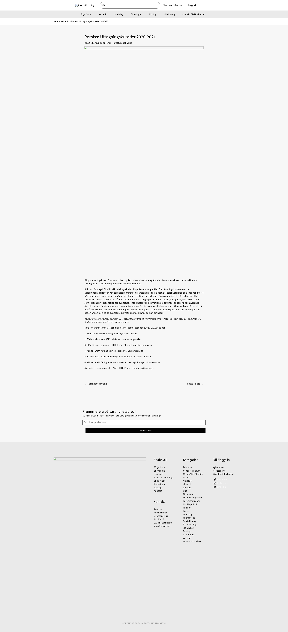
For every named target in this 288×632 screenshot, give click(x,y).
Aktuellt (64, 21)
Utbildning (188, 534)
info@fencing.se (162, 526)
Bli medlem (159, 470)
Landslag (158, 474)
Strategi (158, 487)
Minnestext (189, 517)
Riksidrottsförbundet (223, 474)
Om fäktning (189, 521)
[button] (206, 5)
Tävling (187, 531)
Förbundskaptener (101, 43)
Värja (129, 43)
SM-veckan (188, 528)
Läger (186, 511)
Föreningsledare (191, 501)
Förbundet (188, 494)
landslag (187, 514)
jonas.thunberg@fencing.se (141, 368)
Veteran (187, 538)
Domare (187, 487)
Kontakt (158, 491)
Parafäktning (189, 524)
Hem (56, 21)
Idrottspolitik (190, 504)
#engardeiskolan (191, 470)
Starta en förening (163, 477)
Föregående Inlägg (96, 383)
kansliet (187, 507)
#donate (187, 467)
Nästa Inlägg (195, 383)
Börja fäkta (159, 467)
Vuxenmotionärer (192, 541)
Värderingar (160, 484)
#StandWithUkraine (193, 474)
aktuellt (187, 484)
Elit (185, 491)
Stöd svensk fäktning (173, 5)
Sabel (123, 43)
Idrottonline (219, 470)
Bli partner (159, 481)
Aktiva (186, 477)
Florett (115, 43)
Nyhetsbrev (218, 467)
